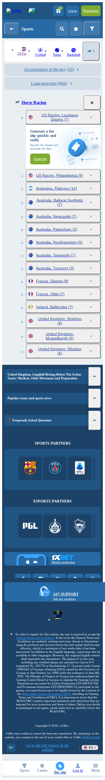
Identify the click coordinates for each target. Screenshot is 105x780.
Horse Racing (34, 102)
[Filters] (92, 29)
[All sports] (91, 51)
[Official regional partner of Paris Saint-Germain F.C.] (55, 468)
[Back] (11, 29)
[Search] (61, 29)
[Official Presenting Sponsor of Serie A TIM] (79, 468)
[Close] (92, 102)
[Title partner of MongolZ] (55, 526)
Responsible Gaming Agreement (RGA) (46, 693)
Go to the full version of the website (47, 747)
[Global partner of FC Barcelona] (30, 468)
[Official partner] (30, 526)
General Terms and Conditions (35, 637)
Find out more (91, 737)
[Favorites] (75, 29)
